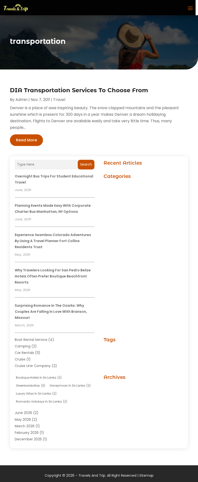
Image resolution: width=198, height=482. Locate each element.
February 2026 (27, 432)
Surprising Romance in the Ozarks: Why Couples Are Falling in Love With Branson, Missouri (51, 311)
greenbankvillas (30, 385)
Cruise (20, 359)
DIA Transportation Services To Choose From (79, 90)
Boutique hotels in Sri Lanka (39, 377)
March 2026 (25, 426)
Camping (22, 346)
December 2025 (28, 439)
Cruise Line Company (33, 365)
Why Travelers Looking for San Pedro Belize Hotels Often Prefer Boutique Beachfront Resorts (53, 276)
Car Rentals (24, 352)
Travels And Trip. (92, 475)
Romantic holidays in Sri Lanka (41, 401)
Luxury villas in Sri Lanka (36, 393)
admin (21, 99)
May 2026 (23, 419)
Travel (59, 99)
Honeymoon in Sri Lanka (70, 385)
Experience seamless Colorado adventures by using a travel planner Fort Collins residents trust (53, 240)
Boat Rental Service (31, 339)
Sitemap (146, 475)
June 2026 (23, 412)
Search (86, 164)
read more (26, 140)
